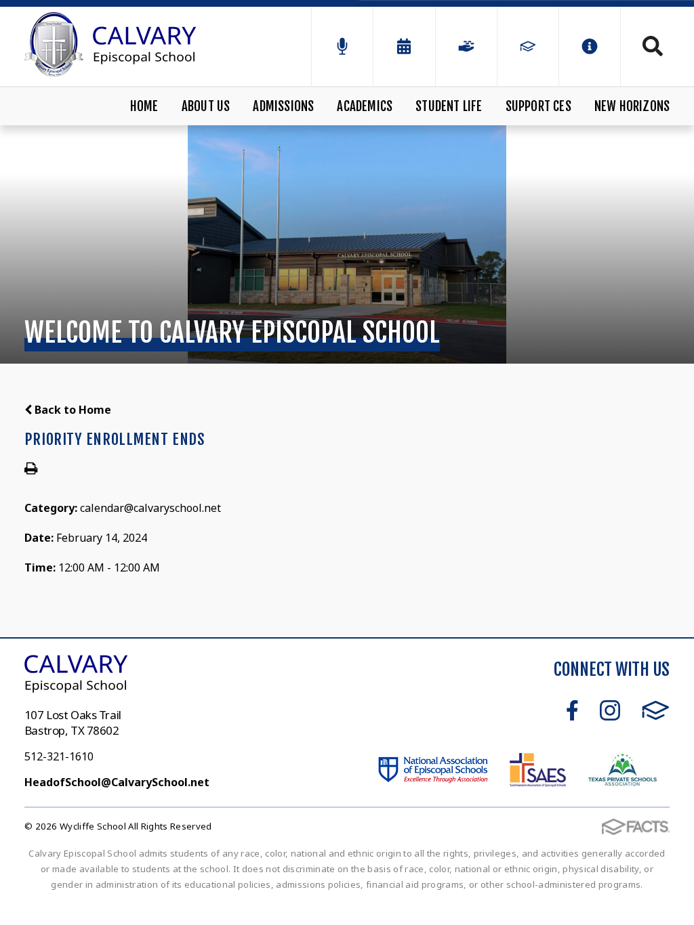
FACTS (655, 710)
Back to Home (71, 409)
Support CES (538, 106)
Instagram (610, 710)
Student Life (448, 106)
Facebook (572, 710)
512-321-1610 (59, 756)
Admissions (283, 106)
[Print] (30, 469)
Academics (364, 106)
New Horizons (632, 106)
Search (645, 46)
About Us (206, 106)
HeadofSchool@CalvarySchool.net (116, 782)
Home (144, 106)
